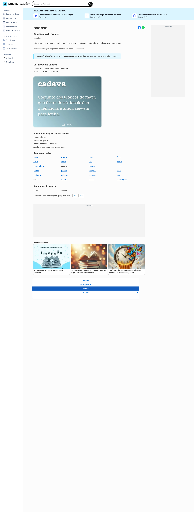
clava (35, 162)
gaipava (64, 175)
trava (35, 157)
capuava (92, 175)
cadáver (85, 297)
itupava (92, 166)
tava (118, 166)
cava (91, 157)
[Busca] (90, 4)
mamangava (122, 179)
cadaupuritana (85, 284)
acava (91, 179)
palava (64, 170)
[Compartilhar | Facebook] (139, 27)
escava (64, 157)
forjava (64, 179)
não (81, 196)
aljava (63, 162)
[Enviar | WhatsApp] (143, 27)
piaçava (92, 170)
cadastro (86, 280)
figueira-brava (39, 166)
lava (90, 162)
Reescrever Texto (71, 56)
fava (118, 157)
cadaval (85, 293)
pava (119, 170)
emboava (37, 175)
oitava (119, 162)
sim (75, 196)
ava (118, 175)
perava (36, 170)
